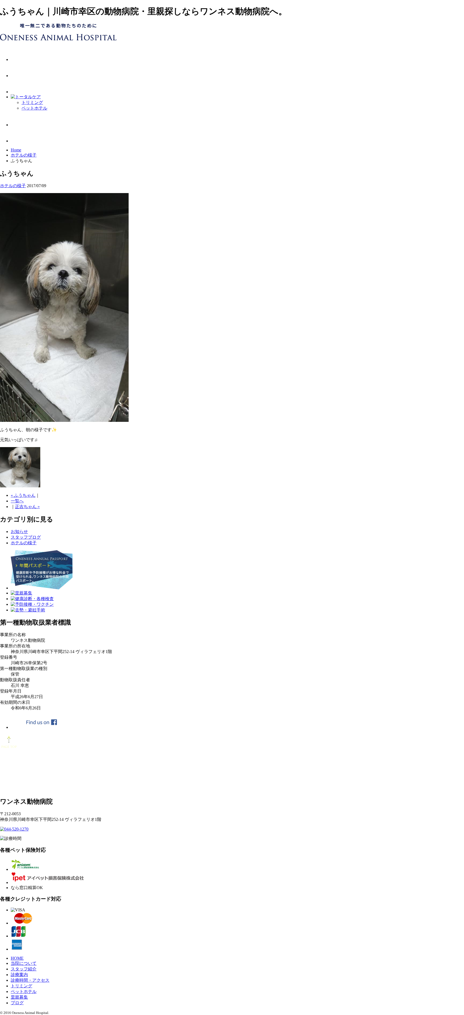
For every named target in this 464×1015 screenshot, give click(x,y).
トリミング (32, 102)
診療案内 (19, 974)
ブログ (17, 1003)
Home (16, 150)
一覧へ (17, 501)
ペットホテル (34, 108)
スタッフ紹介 (24, 969)
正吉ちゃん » (27, 506)
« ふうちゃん (23, 495)
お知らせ (19, 531)
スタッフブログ (26, 537)
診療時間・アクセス (30, 980)
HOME (17, 958)
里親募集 (19, 997)
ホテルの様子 (24, 155)
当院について (24, 963)
